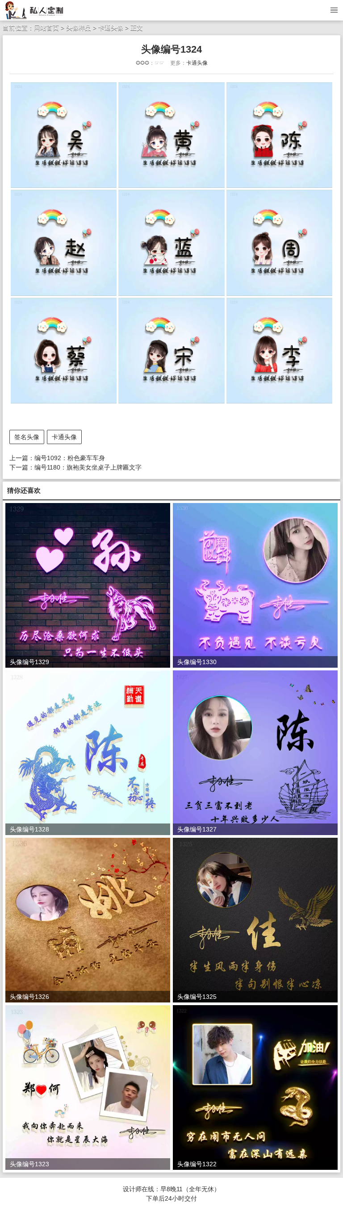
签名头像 (26, 437)
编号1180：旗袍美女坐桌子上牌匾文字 (88, 467)
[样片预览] (35, 9)
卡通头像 (110, 27)
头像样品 (78, 27)
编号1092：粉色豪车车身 (69, 458)
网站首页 (46, 27)
